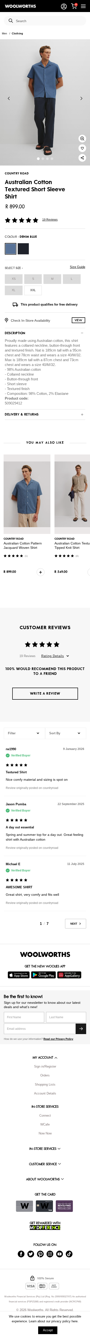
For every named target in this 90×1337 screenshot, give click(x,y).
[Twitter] (30, 1253)
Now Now (45, 1133)
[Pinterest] (40, 1253)
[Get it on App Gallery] (70, 975)
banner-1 (43, 158)
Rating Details (52, 656)
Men (4, 33)
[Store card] (24, 1206)
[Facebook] (21, 1253)
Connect (45, 1115)
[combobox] (49, 21)
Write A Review (45, 693)
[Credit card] (44, 1206)
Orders (45, 1075)
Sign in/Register (45, 1066)
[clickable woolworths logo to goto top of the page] (45, 954)
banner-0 (38, 158)
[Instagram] (50, 1253)
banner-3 (52, 158)
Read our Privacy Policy (58, 1038)
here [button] (75, 1321)
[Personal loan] (64, 1206)
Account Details (45, 1093)
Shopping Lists (45, 1084)
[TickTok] (69, 1253)
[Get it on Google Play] (44, 975)
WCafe (45, 1124)
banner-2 (47, 158)
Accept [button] (48, 1330)
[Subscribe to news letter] (81, 1029)
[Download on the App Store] (19, 975)
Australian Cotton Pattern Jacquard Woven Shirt (23, 545)
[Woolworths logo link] (20, 6)
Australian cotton (50, 341)
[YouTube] (59, 1253)
